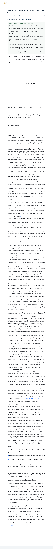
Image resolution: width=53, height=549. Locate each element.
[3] (21, 216)
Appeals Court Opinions (26, 19)
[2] (32, 165)
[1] (8, 145)
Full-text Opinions (11, 525)
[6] (29, 393)
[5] (32, 359)
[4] (33, 260)
